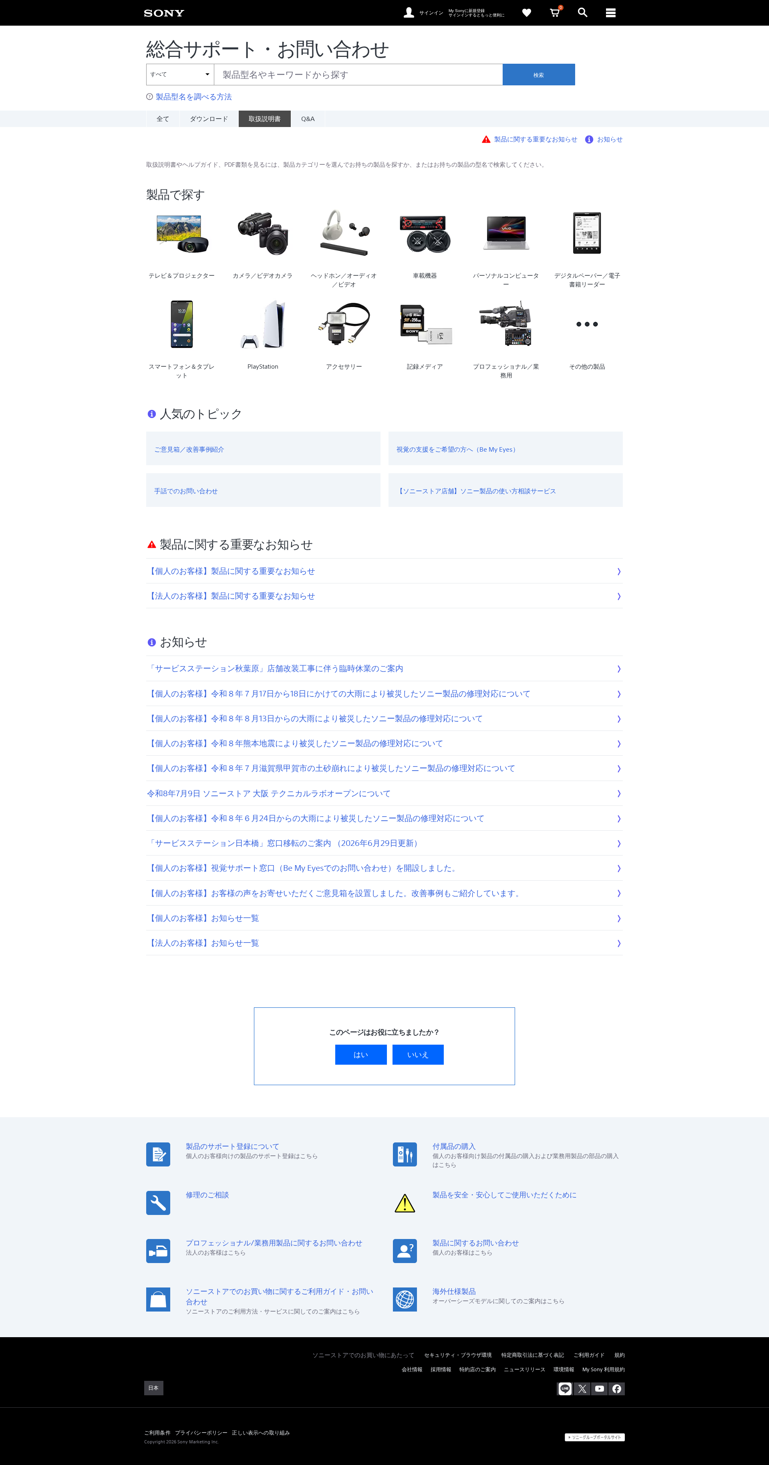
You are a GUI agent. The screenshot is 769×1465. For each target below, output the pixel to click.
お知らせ (610, 139)
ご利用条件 (157, 1432)
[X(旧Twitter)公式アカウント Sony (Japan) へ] (582, 1388)
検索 (538, 75)
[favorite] (527, 13)
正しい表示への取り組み (261, 1432)
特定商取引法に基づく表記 (532, 1355)
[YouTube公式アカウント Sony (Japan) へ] (599, 1388)
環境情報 (564, 1369)
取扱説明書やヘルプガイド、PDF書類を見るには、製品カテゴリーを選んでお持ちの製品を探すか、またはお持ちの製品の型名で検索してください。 (347, 164)
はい (361, 1054)
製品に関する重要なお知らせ (536, 139)
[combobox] (324, 74)
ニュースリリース (525, 1369)
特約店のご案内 (477, 1369)
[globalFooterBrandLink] (595, 1437)
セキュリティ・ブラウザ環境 (458, 1355)
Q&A (308, 119)
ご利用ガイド (589, 1355)
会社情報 (412, 1369)
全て (163, 119)
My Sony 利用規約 (603, 1369)
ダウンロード (209, 119)
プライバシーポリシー (201, 1432)
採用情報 (441, 1369)
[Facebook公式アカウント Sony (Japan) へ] (616, 1388)
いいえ (418, 1054)
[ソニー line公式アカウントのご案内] (565, 1388)
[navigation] (611, 13)
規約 (619, 1355)
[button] (672, 1438)
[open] (583, 13)
